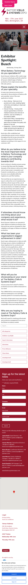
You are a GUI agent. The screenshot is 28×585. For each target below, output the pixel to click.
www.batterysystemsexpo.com (11, 470)
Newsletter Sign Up (10, 2)
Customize (14, 578)
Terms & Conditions (8, 519)
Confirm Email (5, 416)
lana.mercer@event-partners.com (12, 460)
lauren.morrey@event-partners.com (12, 446)
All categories (6, 331)
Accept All (14, 574)
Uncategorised (6, 357)
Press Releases (6, 348)
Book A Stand (8, 5)
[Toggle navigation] (24, 26)
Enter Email (5, 410)
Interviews (5, 344)
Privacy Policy (6, 517)
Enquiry (5, 550)
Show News (5, 353)
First (3, 388)
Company (5, 401)
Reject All (14, 581)
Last (3, 394)
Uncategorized (6, 362)
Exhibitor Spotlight (7, 335)
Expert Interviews (7, 340)
